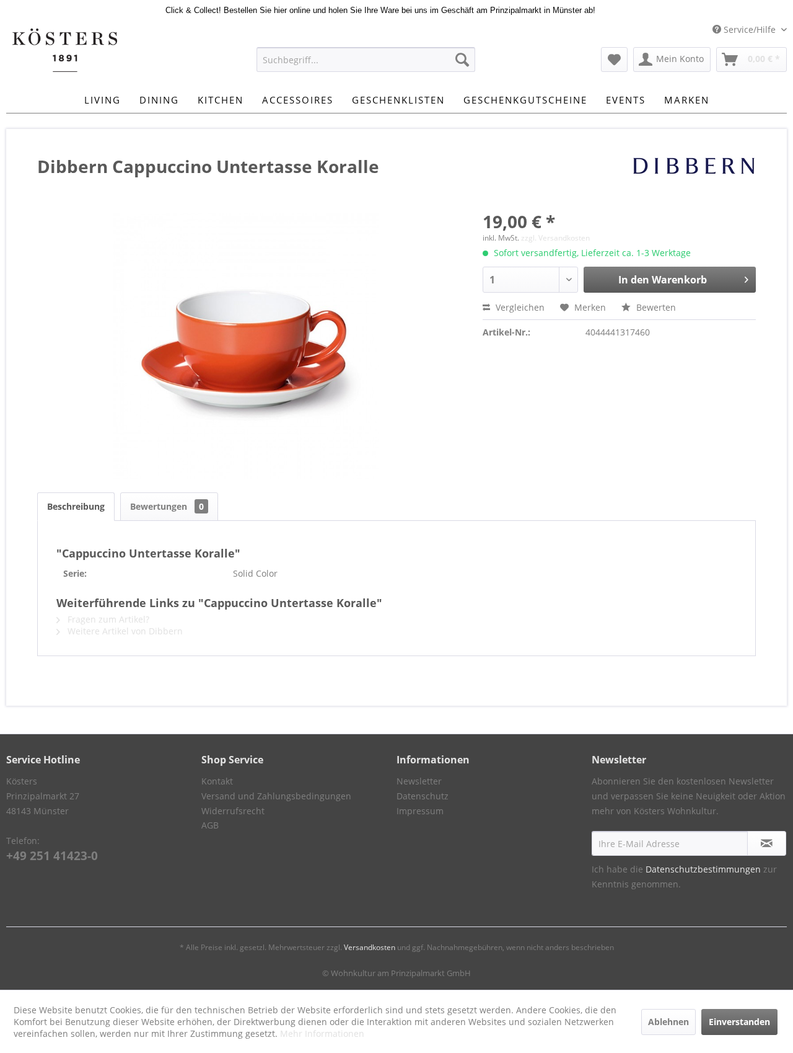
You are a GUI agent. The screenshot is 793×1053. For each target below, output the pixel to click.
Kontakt (217, 781)
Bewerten (655, 307)
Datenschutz (422, 796)
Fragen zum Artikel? (107, 619)
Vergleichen (519, 307)
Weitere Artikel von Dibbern (124, 631)
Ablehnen (668, 1022)
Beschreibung (76, 506)
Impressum (420, 811)
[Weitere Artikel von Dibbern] (694, 178)
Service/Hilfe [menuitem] (749, 29)
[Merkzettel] (614, 59)
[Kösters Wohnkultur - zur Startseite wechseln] (64, 50)
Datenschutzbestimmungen (703, 869)
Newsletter (419, 781)
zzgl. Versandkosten (555, 238)
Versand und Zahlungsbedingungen (276, 796)
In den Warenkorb (662, 280)
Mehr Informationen (322, 1033)
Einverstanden (739, 1022)
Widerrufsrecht (233, 811)
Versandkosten (369, 947)
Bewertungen (167, 506)
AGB (210, 825)
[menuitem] (365, 59)
